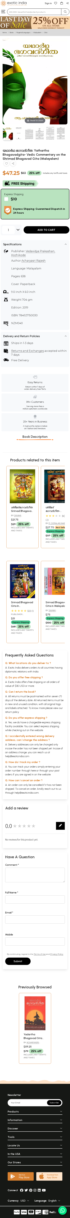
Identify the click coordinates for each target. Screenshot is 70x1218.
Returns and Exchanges (27, 350)
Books (12, 32)
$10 (14, 199)
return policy (12, 711)
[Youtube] (44, 1190)
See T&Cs (41, 389)
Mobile (9, 934)
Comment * (12, 864)
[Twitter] (26, 1190)
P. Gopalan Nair (57, 523)
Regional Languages (23, 32)
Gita (45, 32)
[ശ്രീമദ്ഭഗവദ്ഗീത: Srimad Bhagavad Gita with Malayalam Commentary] (22, 502)
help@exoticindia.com (17, 756)
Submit (18, 961)
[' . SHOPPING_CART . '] (61, 3)
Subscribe (54, 1103)
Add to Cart (46, 229)
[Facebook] (21, 1190)
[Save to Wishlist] (6, 164)
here (33, 770)
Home (5, 32)
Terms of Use (40, 954)
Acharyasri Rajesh (33, 260)
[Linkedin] (39, 1190)
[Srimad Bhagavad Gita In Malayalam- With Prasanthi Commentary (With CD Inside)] (22, 597)
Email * (9, 912)
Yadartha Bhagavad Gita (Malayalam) (33, 1038)
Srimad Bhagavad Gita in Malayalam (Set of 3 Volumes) (57, 606)
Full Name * (11, 892)
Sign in (48, 3)
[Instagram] (35, 1190)
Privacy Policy (56, 954)
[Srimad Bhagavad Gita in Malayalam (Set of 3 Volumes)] (57, 597)
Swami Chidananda (17, 516)
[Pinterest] (30, 1190)
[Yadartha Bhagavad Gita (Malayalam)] (35, 1029)
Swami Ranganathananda (56, 611)
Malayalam (37, 32)
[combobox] (34, 11)
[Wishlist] (56, 3)
